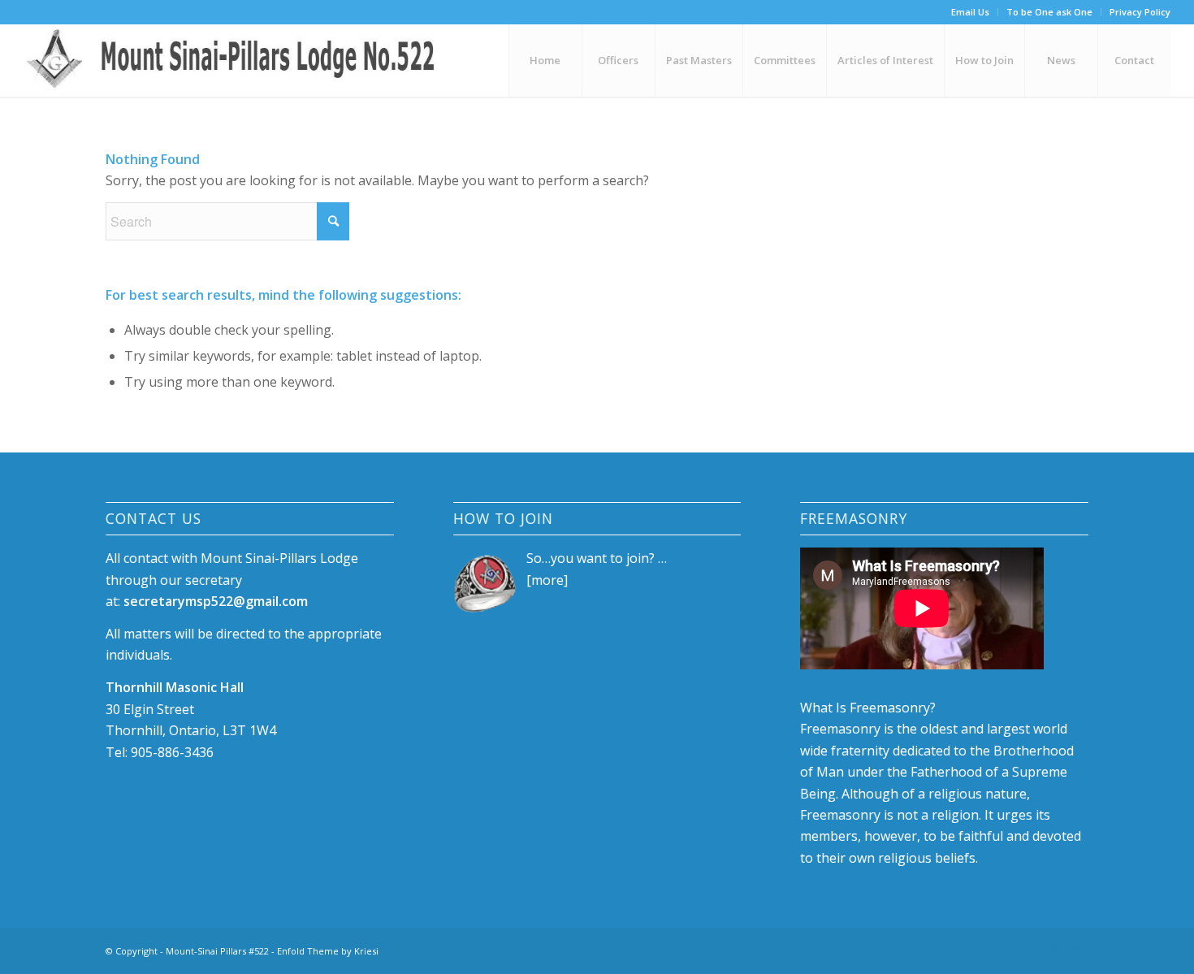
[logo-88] (237, 60)
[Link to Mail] (1076, 949)
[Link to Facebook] (1027, 949)
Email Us (970, 12)
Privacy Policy (1140, 12)
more (547, 580)
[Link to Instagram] (1052, 949)
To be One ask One (1049, 12)
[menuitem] (970, 12)
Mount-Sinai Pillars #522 (217, 951)
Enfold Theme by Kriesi (328, 951)
